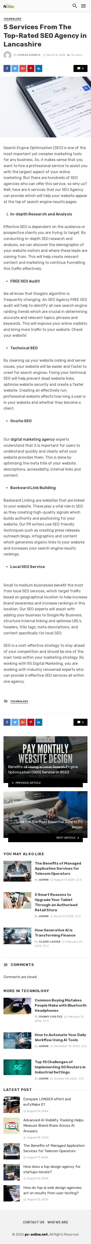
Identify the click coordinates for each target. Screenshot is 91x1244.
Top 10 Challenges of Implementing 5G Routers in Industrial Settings (60, 1067)
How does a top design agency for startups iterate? (51, 1169)
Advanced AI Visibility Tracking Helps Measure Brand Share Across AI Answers (53, 1125)
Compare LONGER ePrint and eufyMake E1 (47, 1102)
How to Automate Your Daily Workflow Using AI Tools (60, 1037)
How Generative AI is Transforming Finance (55, 932)
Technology (12, 19)
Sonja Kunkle (29, 55)
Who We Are (58, 1222)
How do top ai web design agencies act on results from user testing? (52, 1190)
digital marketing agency (33, 439)
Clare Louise (50, 941)
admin (44, 879)
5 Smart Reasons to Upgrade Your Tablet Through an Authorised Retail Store (56, 902)
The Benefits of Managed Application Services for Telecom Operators (58, 868)
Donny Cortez (50, 1016)
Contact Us (33, 1222)
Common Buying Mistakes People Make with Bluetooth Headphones (61, 1005)
